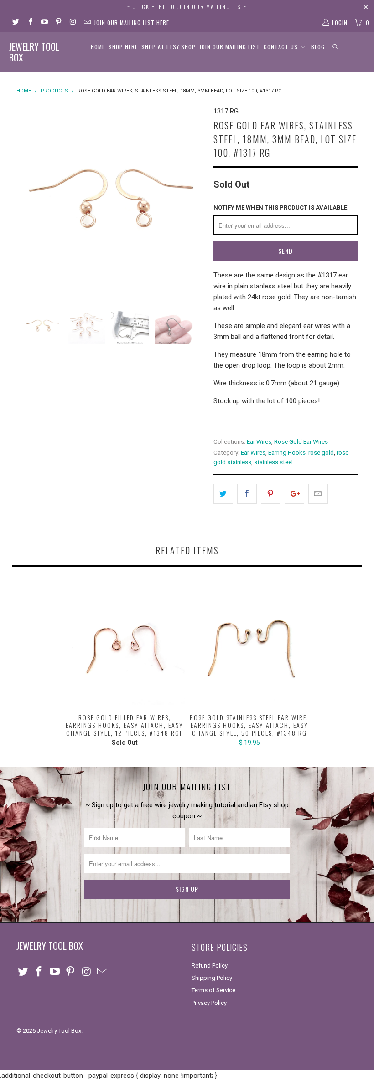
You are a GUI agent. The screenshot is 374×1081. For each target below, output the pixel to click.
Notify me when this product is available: (281, 207)
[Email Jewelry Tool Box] (86, 23)
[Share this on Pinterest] (270, 494)
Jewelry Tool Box (34, 52)
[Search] (335, 47)
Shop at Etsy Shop (168, 47)
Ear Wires (259, 441)
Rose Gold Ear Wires (301, 441)
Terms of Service (213, 990)
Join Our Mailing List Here (131, 22)
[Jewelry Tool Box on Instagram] (72, 23)
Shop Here (123, 47)
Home (98, 47)
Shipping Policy (212, 977)
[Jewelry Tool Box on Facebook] (29, 23)
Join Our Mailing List (229, 47)
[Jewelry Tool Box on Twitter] (15, 23)
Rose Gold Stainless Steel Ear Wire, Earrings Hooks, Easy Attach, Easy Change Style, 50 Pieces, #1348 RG (249, 645)
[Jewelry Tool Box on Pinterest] (58, 23)
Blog (318, 47)
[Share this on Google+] (294, 494)
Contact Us (282, 47)
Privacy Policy (209, 1002)
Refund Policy (210, 965)
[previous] (26, 199)
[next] (194, 199)
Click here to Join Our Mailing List (188, 6)
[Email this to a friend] (318, 494)
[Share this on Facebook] (247, 494)
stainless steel (273, 462)
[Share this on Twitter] (223, 494)
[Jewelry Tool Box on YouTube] (44, 23)
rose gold (321, 452)
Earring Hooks (287, 452)
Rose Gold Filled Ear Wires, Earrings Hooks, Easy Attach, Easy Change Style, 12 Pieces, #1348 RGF (125, 645)
